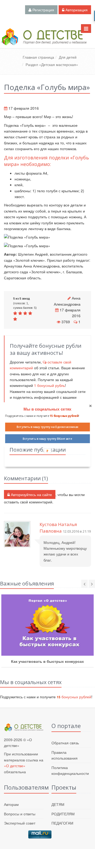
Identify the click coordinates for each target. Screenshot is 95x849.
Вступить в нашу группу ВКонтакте (47, 439)
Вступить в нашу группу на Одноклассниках (47, 427)
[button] (47, 409)
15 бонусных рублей (64, 416)
